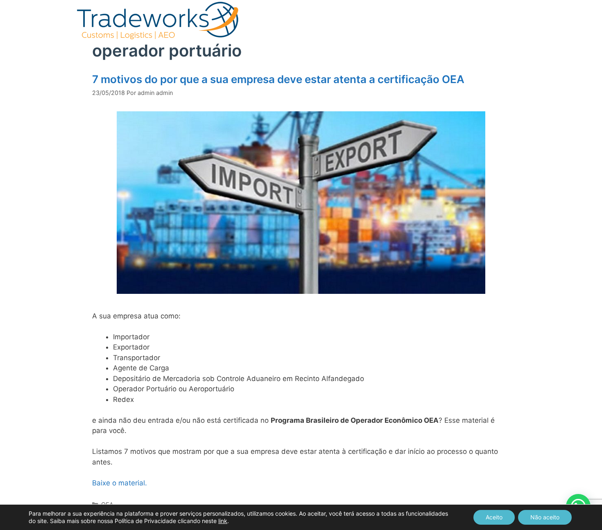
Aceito (494, 517)
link (222, 520)
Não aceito (544, 517)
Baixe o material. (119, 483)
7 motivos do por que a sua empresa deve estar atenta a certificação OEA (278, 79)
